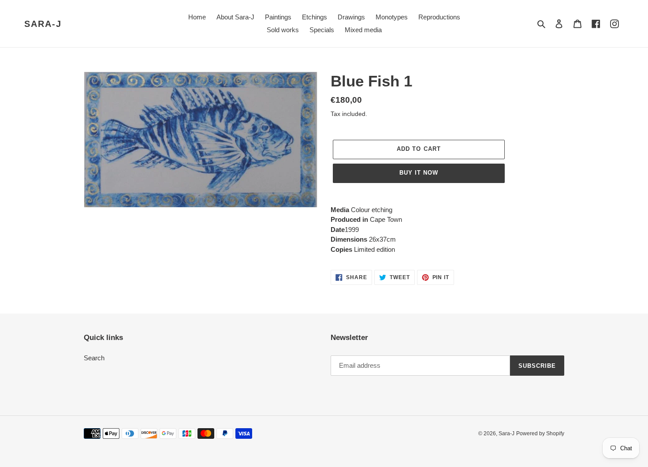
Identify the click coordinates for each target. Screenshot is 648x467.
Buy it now (418, 172)
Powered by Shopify (540, 433)
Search (94, 358)
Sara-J (43, 24)
